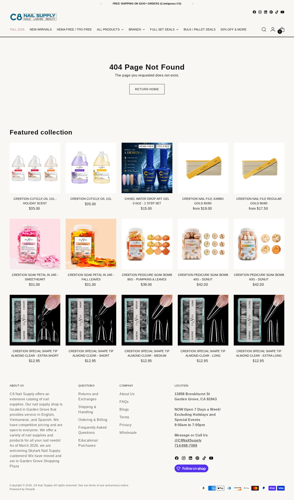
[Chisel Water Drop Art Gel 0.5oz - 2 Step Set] (147, 168)
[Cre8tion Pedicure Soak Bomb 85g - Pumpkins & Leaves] (147, 244)
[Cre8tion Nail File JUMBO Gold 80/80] (203, 168)
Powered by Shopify (22, 489)
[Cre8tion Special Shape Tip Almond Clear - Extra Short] (35, 320)
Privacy (125, 425)
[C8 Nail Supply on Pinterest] (271, 12)
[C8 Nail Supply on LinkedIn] (266, 12)
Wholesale (128, 432)
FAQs (123, 402)
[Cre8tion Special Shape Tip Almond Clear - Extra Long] (259, 320)
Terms (124, 417)
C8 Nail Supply (43, 485)
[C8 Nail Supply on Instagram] (260, 12)
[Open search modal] (264, 29)
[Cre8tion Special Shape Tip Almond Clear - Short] (91, 320)
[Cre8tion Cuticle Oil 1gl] (91, 168)
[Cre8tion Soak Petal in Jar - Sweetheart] (35, 244)
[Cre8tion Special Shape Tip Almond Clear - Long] (203, 320)
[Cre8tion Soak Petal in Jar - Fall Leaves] (91, 244)
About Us (127, 394)
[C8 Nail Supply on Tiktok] (277, 12)
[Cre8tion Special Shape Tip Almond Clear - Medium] (147, 320)
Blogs (124, 409)
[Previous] (101, 3)
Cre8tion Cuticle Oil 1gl (91, 198)
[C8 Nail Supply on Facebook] (254, 12)
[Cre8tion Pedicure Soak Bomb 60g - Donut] (259, 244)
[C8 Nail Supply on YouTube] (282, 12)
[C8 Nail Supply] (33, 17)
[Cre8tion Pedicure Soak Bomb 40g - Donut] (203, 244)
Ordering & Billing (92, 420)
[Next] (193, 3)
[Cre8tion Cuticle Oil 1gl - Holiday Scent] (35, 168)
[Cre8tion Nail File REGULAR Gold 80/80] (259, 168)
